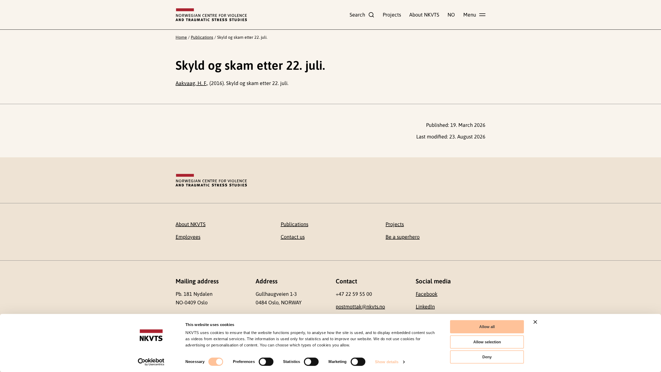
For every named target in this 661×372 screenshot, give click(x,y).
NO (451, 15)
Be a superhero (402, 237)
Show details (386, 362)
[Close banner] (535, 322)
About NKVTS (424, 15)
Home (181, 37)
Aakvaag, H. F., (192, 83)
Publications (202, 37)
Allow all (487, 326)
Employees (188, 237)
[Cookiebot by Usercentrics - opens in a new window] (151, 362)
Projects (392, 15)
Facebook (426, 294)
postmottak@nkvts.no (360, 306)
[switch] (266, 362)
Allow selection (487, 342)
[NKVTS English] (211, 14)
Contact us (293, 237)
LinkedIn (425, 306)
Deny (487, 357)
